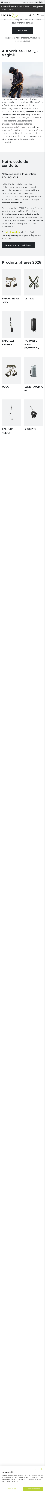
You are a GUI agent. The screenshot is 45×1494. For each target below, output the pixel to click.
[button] (6, 2)
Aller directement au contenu (20, 3)
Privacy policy (38, 1469)
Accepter (22, 30)
